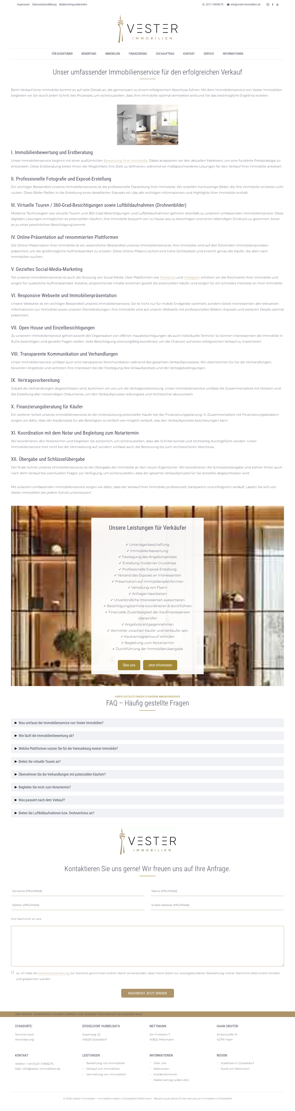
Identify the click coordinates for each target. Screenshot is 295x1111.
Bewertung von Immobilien (105, 1063)
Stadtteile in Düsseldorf (237, 1063)
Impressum (23, 4)
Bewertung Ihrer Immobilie (126, 160)
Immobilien (112, 53)
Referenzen (161, 1069)
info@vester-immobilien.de (245, 4)
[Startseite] (147, 28)
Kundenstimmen (165, 1074)
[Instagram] (268, 4)
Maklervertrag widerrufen (73, 4)
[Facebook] (272, 4)
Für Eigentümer (62, 53)
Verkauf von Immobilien (103, 1069)
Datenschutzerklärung (54, 973)
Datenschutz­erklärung (44, 4)
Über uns (129, 665)
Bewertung (88, 53)
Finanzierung (138, 53)
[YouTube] (277, 4)
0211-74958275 (214, 4)
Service (209, 53)
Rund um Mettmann (235, 1069)
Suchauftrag (165, 53)
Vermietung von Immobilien (106, 1074)
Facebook (168, 277)
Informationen (233, 53)
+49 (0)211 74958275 (40, 1064)
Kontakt (189, 53)
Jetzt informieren (160, 665)
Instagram (192, 277)
